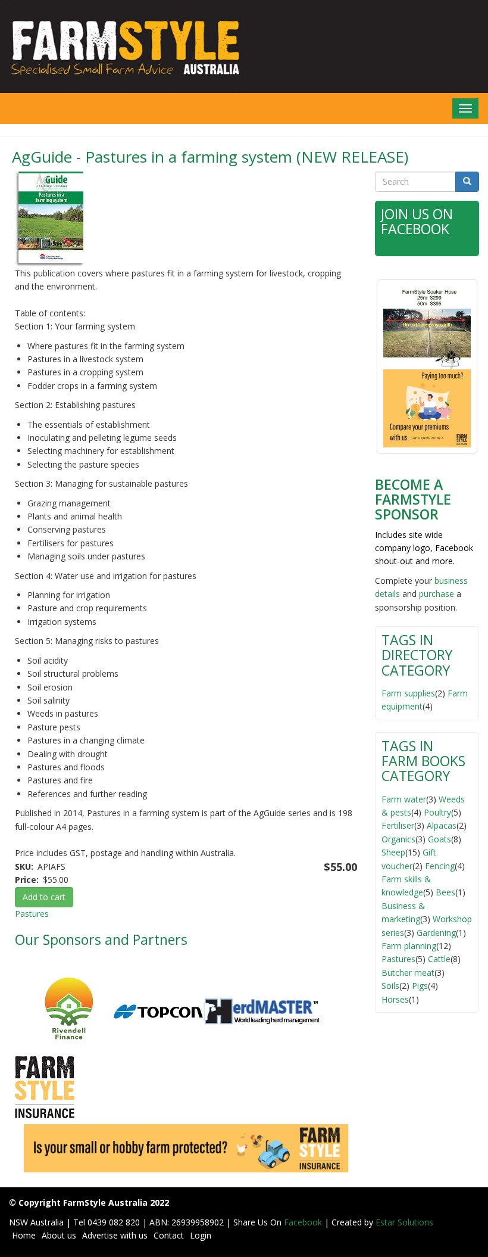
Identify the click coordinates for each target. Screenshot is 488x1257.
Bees (445, 892)
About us (59, 1235)
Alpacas (441, 825)
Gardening (436, 932)
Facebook (304, 1222)
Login (200, 1235)
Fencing (440, 866)
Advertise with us (115, 1235)
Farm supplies (408, 693)
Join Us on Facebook (417, 221)
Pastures (32, 913)
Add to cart (44, 897)
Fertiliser (397, 825)
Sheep (393, 852)
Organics (398, 839)
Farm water (403, 799)
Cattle (439, 958)
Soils (390, 985)
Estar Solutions (404, 1222)
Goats (439, 839)
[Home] (122, 46)
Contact (169, 1235)
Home (24, 1235)
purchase (436, 593)
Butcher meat (407, 972)
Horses (395, 999)
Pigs (420, 985)
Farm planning (408, 945)
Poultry (437, 812)
